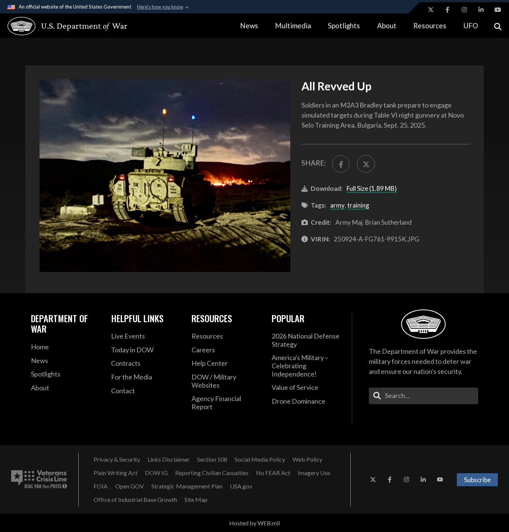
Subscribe (477, 480)
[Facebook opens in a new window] (447, 9)
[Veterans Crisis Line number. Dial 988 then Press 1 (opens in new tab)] (39, 479)
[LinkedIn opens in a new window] (481, 9)
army (337, 205)
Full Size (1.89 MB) (372, 188)
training (358, 205)
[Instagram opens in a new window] (464, 9)
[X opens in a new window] (430, 9)
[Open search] (498, 26)
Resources (429, 25)
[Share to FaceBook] (341, 164)
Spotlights (344, 25)
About (386, 25)
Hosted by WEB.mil (254, 522)
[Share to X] (365, 164)
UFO (470, 25)
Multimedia (293, 25)
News (249, 25)
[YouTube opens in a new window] (497, 9)
